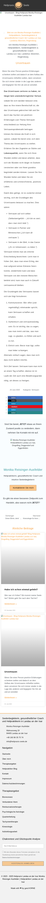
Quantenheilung (8, 817)
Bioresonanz (7, 797)
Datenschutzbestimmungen (13, 784)
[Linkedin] (26, 896)
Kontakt (5, 774)
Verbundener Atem (10, 802)
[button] (42, 5)
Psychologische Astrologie (13, 812)
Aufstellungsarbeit (9, 832)
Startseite (6, 754)
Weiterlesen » (10, 604)
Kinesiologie (7, 827)
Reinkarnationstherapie (11, 807)
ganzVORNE (30, 888)
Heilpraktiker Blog (9, 769)
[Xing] (33, 896)
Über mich (6, 759)
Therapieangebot (9, 764)
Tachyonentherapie (10, 822)
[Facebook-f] (13, 896)
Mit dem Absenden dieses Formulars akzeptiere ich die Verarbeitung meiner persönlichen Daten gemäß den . (21, 854)
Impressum (7, 779)
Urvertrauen (10, 672)
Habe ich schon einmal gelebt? (21, 589)
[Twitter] (20, 896)
